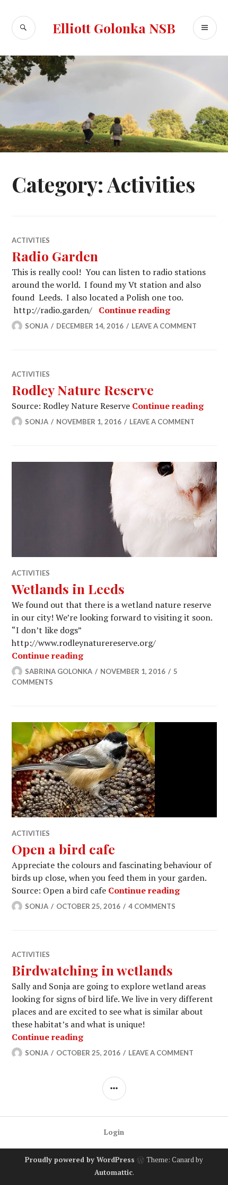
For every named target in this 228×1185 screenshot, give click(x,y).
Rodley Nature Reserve (83, 389)
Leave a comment (164, 326)
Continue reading (134, 310)
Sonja (36, 326)
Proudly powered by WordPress (80, 1159)
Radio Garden (55, 256)
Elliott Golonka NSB (114, 28)
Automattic (113, 1172)
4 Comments (152, 906)
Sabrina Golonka (58, 671)
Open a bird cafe (63, 849)
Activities (31, 240)
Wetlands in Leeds (68, 588)
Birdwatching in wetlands (92, 970)
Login (114, 1132)
